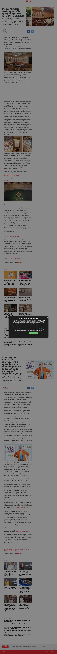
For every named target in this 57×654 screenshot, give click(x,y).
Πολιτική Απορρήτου (38, 330)
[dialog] (28, 327)
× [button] (47, 317)
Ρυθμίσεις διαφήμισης (30, 329)
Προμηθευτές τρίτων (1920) (27, 324)
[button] (28, 336)
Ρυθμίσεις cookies (32, 330)
